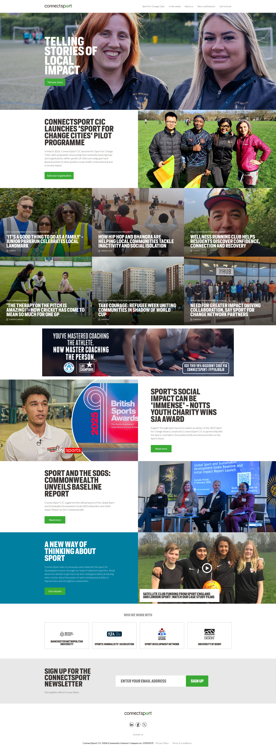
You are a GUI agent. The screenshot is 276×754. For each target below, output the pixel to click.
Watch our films (29, 82)
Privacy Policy (162, 743)
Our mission (54, 591)
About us (189, 6)
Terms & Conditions (182, 743)
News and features (206, 6)
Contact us (138, 734)
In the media (175, 6)
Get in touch (225, 6)
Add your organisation (59, 175)
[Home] (58, 6)
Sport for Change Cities (153, 6)
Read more (161, 448)
